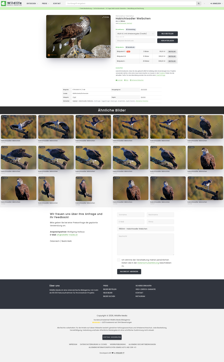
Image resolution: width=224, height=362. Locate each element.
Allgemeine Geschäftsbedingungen (142, 344)
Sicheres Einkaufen (137, 80)
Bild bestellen (168, 34)
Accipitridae (121, 101)
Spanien (143, 97)
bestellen (172, 51)
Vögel (74, 97)
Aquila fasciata (130, 101)
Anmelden (216, 3)
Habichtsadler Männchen (10, 141)
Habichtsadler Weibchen (133, 18)
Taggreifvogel (105, 101)
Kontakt (57, 3)
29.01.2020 (144, 89)
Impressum (73, 344)
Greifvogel (97, 101)
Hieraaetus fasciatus (125, 16)
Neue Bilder (107, 293)
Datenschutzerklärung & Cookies (93, 344)
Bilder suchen (109, 296)
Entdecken (31, 3)
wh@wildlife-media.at (67, 235)
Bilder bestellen (109, 289)
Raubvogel (114, 101)
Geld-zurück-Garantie (146, 289)
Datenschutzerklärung (148, 263)
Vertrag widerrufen (112, 337)
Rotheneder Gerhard (125, 23)
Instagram (140, 296)
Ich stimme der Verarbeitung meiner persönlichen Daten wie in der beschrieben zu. (146, 263)
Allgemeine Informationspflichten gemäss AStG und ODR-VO (112, 347)
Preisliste (162, 73)
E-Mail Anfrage (160, 75)
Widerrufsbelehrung (118, 344)
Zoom (106, 17)
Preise (44, 3)
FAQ (126, 80)
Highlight (75, 101)
